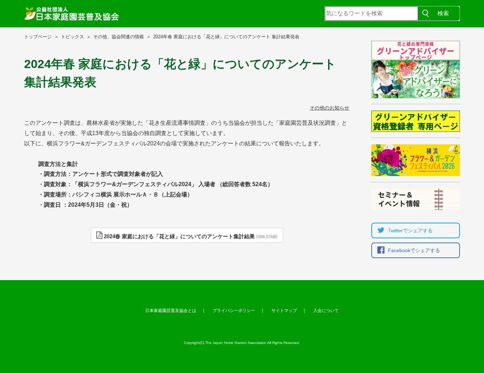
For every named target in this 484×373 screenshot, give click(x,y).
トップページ (38, 36)
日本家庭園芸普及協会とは (170, 310)
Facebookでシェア (414, 250)
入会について (326, 310)
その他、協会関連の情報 (118, 36)
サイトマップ (284, 310)
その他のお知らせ (329, 108)
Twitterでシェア (410, 230)
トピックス (72, 36)
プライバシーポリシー (234, 310)
